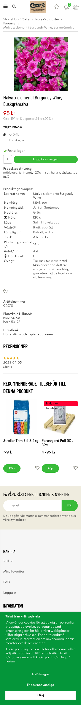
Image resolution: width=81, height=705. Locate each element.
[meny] (5, 7)
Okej (40, 695)
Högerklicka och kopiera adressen (28, 334)
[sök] (14, 7)
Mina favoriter (13, 571)
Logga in (9, 592)
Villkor (8, 561)
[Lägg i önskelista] (40, 291)
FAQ (6, 582)
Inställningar (40, 674)
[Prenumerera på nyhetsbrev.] (70, 505)
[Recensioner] (57, 7)
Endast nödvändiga (40, 685)
